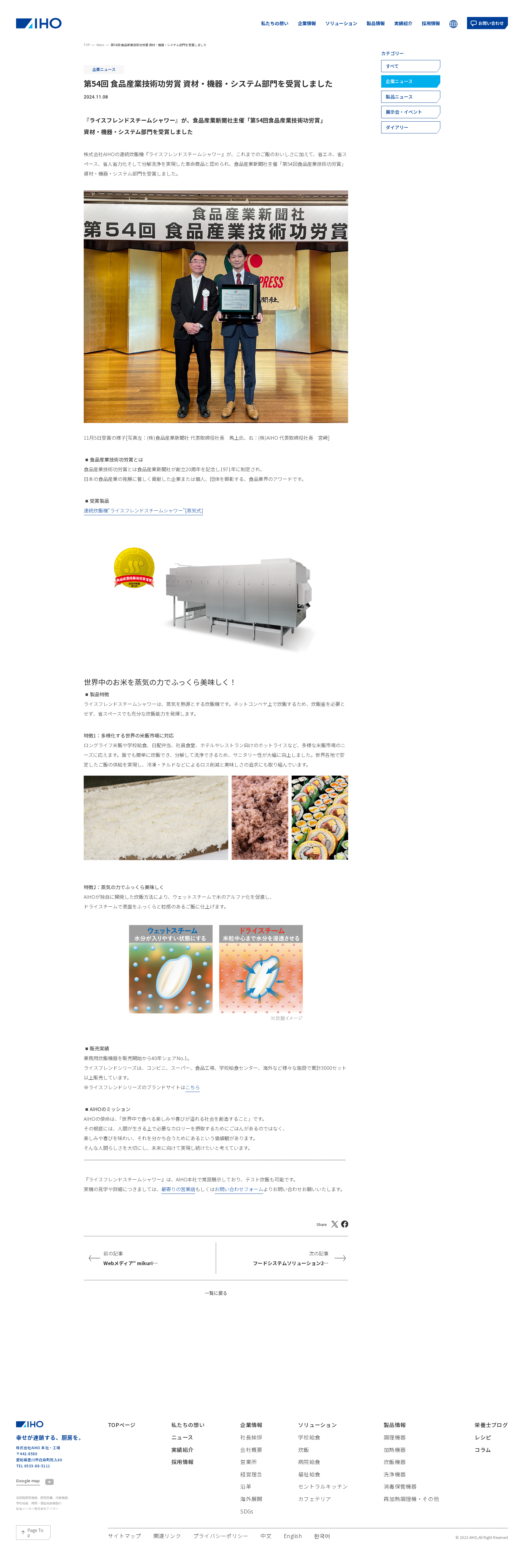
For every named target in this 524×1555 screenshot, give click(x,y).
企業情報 (307, 23)
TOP (87, 44)
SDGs (246, 1511)
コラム (483, 1449)
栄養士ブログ (491, 1425)
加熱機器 (395, 1449)
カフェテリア (314, 1499)
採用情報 (431, 23)
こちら (192, 1087)
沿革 (245, 1486)
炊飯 (303, 1449)
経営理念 (251, 1474)
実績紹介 (403, 23)
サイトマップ (124, 1536)
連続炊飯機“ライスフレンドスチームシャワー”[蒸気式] (143, 510)
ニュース (182, 1437)
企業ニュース (399, 81)
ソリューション (341, 23)
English (445, 40)
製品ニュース (399, 96)
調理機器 (395, 1437)
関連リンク (167, 1536)
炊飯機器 (395, 1462)
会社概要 (251, 1449)
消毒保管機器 (400, 1486)
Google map (28, 1481)
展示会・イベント (404, 112)
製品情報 (376, 23)
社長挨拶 (251, 1437)
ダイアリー (397, 127)
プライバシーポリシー (221, 1536)
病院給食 (309, 1462)
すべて (392, 66)
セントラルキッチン (323, 1486)
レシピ (483, 1437)
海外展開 (251, 1499)
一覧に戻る (216, 1293)
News (100, 44)
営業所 (248, 1462)
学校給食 (309, 1437)
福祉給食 (309, 1474)
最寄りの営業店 (178, 1189)
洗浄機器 (395, 1474)
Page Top (35, 1532)
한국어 (465, 40)
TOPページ (122, 1425)
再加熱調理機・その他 (411, 1499)
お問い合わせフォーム (239, 1189)
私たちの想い (274, 23)
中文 (428, 40)
